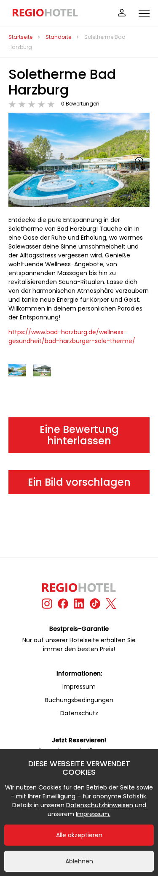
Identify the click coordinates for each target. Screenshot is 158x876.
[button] (139, 161)
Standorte (58, 37)
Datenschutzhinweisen (99, 805)
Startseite (20, 37)
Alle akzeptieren (79, 835)
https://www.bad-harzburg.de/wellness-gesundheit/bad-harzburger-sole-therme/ (71, 336)
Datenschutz (79, 713)
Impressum (79, 686)
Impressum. (93, 814)
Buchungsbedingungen (79, 700)
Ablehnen (79, 861)
